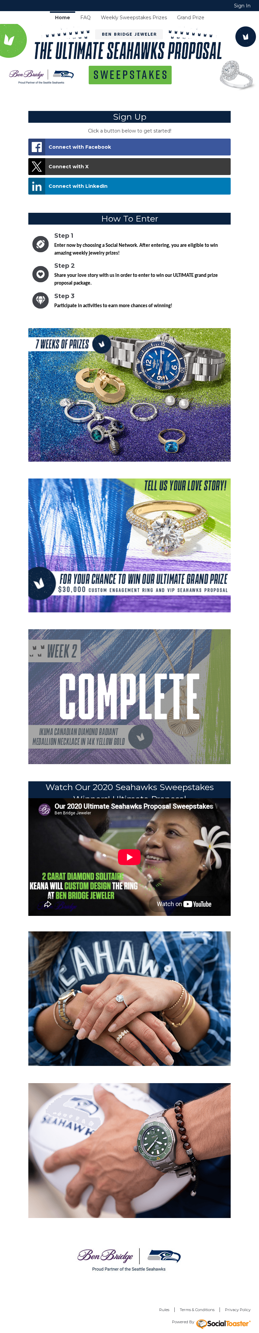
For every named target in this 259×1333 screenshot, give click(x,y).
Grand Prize (190, 18)
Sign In (242, 6)
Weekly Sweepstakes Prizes (134, 18)
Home (62, 18)
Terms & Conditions (197, 1309)
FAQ (85, 18)
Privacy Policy (238, 1309)
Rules (164, 1309)
